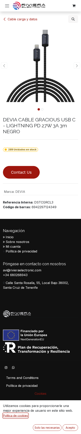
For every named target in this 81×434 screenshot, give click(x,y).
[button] (73, 19)
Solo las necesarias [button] (47, 427)
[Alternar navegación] (7, 6)
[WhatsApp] (13, 367)
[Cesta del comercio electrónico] (74, 6)
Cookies (40, 394)
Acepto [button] (70, 427)
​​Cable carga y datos (22, 19)
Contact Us (21, 172)
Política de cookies (15, 415)
